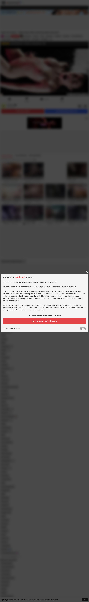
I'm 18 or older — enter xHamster (44, 321)
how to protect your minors (11, 328)
